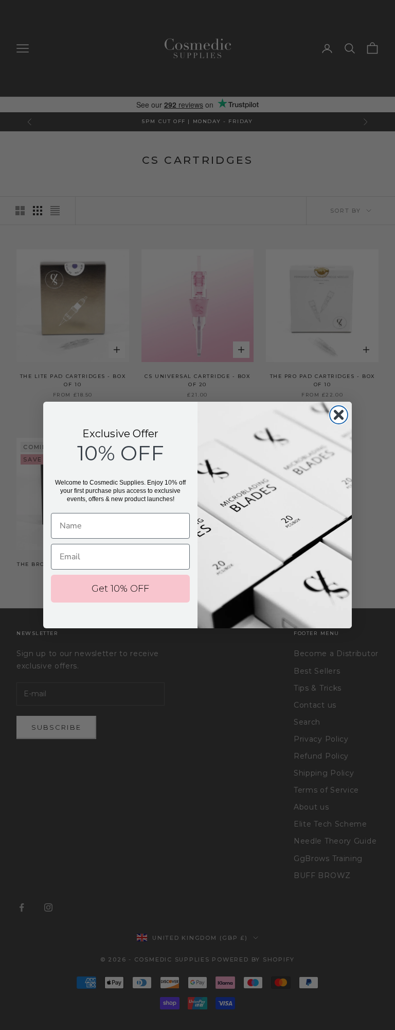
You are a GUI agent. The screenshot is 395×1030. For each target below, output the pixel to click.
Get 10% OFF (120, 588)
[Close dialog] (339, 415)
